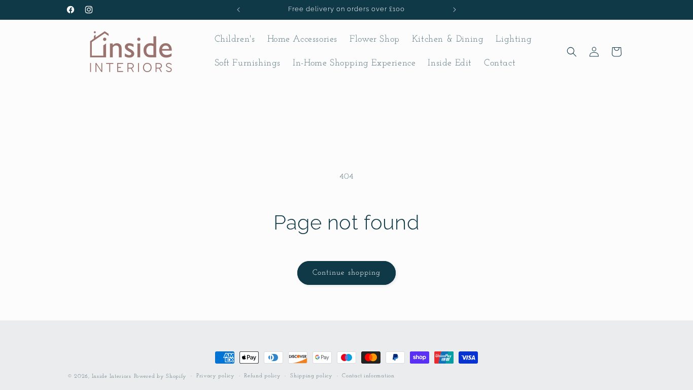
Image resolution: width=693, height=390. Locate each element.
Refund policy (262, 376)
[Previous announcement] (238, 9)
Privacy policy (215, 376)
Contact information (368, 376)
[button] (572, 52)
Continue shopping (346, 273)
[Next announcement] (454, 9)
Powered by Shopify (160, 376)
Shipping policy (311, 376)
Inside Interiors (111, 376)
